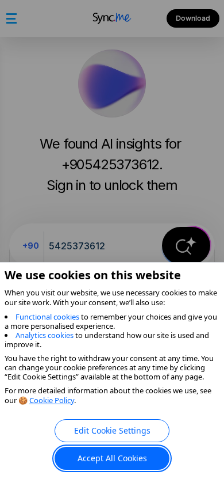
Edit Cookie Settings (112, 430)
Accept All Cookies (112, 458)
